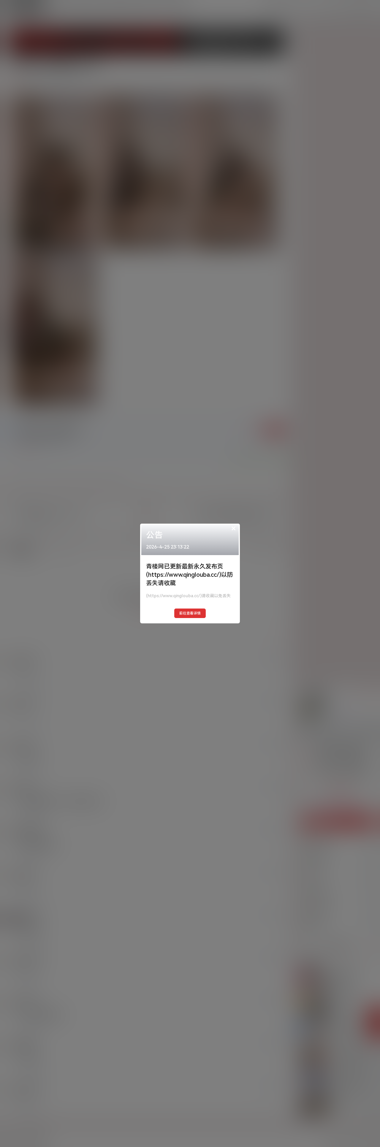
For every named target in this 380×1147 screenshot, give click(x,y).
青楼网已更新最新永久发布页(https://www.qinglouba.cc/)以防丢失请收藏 (189, 575)
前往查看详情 (190, 613)
